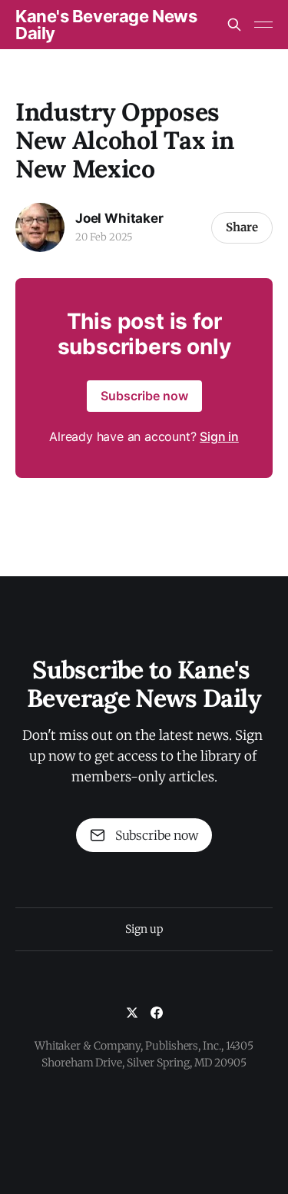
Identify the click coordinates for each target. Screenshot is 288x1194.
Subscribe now (144, 395)
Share (242, 227)
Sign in (219, 436)
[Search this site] (234, 24)
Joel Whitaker (119, 218)
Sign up (143, 929)
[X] (132, 1013)
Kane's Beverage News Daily (106, 24)
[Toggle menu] (263, 24)
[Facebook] (157, 1013)
